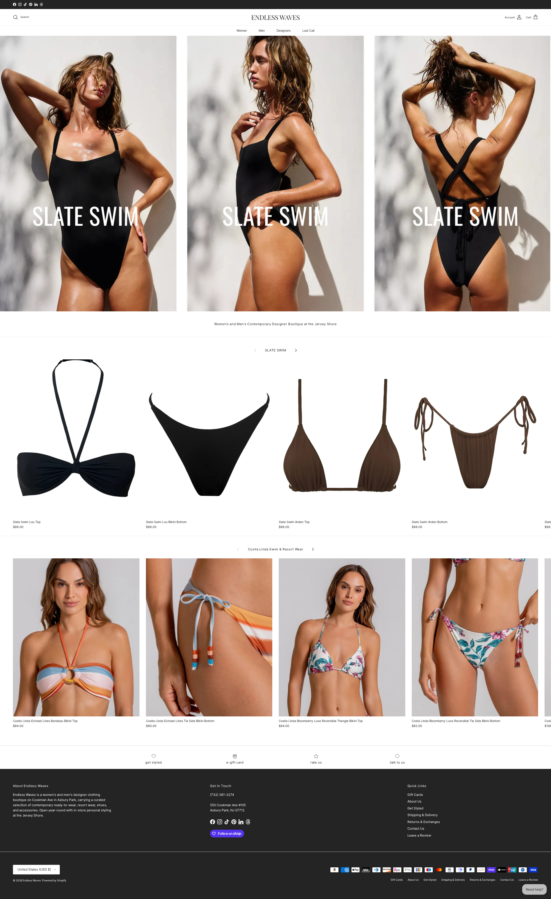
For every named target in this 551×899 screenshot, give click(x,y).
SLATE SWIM (275, 350)
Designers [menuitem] (284, 30)
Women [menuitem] (242, 30)
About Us (414, 801)
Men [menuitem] (262, 30)
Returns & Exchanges (423, 822)
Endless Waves (32, 880)
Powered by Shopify (54, 880)
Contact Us (415, 828)
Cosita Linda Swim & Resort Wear (275, 549)
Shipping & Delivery (422, 815)
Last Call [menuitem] (308, 30)
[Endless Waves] (275, 17)
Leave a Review (419, 835)
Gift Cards (415, 795)
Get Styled (415, 808)
